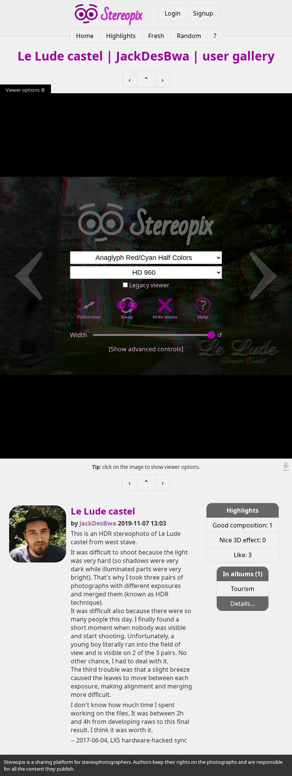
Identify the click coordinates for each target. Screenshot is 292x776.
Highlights (121, 36)
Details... (242, 603)
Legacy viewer (149, 285)
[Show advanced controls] (146, 349)
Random (189, 36)
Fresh (156, 36)
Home (85, 36)
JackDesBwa (97, 523)
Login (173, 13)
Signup (203, 13)
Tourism (242, 589)
